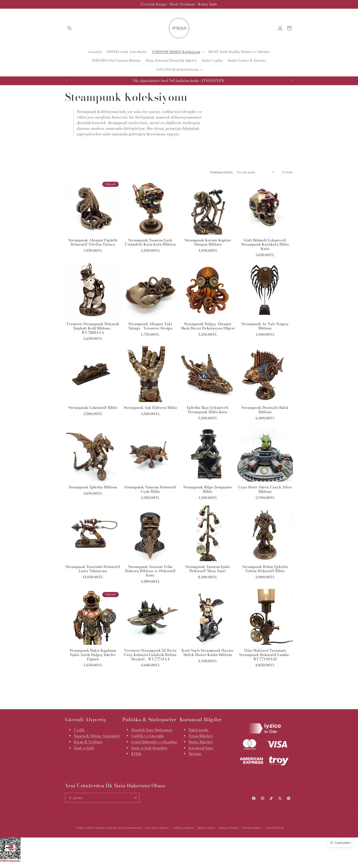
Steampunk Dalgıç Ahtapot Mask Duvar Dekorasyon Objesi (208, 326)
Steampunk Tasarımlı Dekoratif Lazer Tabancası (93, 569)
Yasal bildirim (274, 827)
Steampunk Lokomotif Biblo (93, 407)
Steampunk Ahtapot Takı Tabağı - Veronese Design (150, 326)
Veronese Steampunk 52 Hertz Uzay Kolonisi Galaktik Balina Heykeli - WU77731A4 (150, 654)
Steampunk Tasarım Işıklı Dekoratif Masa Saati (207, 569)
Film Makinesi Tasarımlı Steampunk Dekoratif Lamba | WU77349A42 (265, 654)
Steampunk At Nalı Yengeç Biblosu (265, 326)
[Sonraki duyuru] (291, 81)
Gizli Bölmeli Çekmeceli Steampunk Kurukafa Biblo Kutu (265, 244)
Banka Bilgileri (201, 741)
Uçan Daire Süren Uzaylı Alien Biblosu (265, 489)
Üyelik (79, 729)
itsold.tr (89, 827)
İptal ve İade (84, 747)
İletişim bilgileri (253, 827)
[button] (69, 28)
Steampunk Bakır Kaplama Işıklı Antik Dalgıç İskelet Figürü (93, 654)
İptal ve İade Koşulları (149, 747)
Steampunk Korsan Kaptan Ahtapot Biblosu (208, 242)
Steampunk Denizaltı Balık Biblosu (265, 409)
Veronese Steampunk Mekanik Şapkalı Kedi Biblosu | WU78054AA (93, 328)
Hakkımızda (198, 729)
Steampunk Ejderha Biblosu (93, 487)
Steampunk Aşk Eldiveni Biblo (150, 407)
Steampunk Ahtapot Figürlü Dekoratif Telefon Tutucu (92, 242)
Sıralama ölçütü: (221, 172)
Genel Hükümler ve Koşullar (154, 741)
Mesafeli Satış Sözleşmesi (151, 729)
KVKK (136, 753)
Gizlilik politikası (183, 827)
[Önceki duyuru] (66, 81)
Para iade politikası (157, 827)
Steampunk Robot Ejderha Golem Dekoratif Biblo (265, 569)
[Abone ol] (134, 798)
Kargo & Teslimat (88, 741)
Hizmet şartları (207, 827)
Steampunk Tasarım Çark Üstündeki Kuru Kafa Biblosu (150, 242)
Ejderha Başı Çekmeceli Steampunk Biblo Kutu (207, 409)
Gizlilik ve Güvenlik (147, 735)
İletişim (195, 753)
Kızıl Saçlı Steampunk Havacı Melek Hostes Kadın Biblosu (208, 652)
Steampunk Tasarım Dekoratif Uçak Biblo (150, 489)
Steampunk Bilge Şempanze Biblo (207, 489)
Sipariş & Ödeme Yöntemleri (97, 735)
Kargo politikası (229, 827)
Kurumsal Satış (201, 747)
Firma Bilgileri (201, 735)
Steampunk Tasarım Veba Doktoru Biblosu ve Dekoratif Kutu (150, 571)
